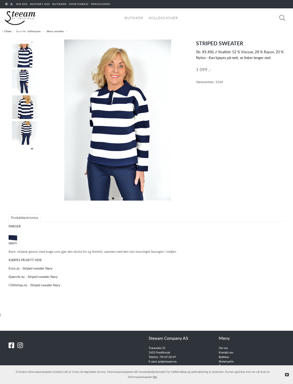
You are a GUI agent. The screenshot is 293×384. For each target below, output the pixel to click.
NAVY (13, 243)
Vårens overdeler (55, 31)
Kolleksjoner (34, 31)
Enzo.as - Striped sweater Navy (31, 268)
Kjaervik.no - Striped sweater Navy (33, 277)
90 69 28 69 (168, 357)
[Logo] (19, 18)
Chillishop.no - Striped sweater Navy (34, 285)
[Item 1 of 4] (25, 95)
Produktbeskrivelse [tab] (24, 217)
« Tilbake (7, 31)
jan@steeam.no (167, 361)
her (155, 377)
